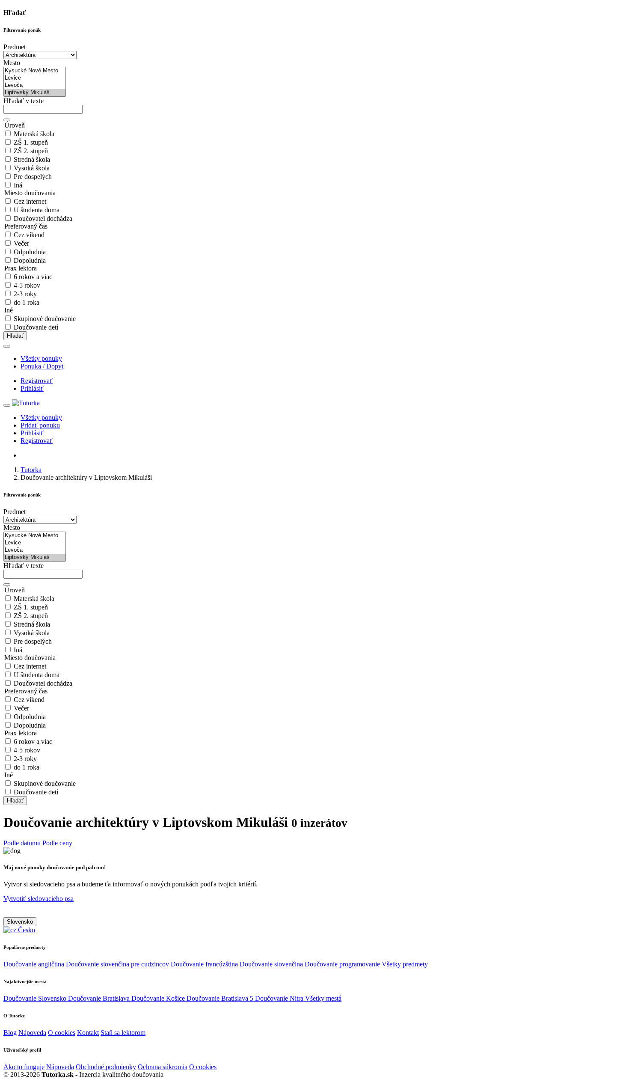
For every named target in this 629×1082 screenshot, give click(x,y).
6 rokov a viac (33, 276)
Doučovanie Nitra (280, 998)
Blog (10, 1032)
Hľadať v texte (23, 100)
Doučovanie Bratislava (99, 998)
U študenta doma (36, 210)
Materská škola (34, 133)
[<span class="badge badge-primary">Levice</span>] (34, 78)
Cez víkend (29, 234)
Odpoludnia (30, 252)
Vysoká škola (32, 168)
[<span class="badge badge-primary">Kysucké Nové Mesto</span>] (34, 70)
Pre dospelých (33, 176)
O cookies (61, 1032)
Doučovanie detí (36, 327)
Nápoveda (32, 1032)
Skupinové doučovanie (45, 318)
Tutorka (31, 469)
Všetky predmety (405, 964)
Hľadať (15, 336)
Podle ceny (57, 843)
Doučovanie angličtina (34, 964)
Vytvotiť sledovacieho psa (38, 898)
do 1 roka (26, 302)
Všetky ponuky (41, 358)
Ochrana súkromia (162, 1066)
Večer (21, 243)
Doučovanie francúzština (205, 964)
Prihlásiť (32, 388)
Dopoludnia (30, 260)
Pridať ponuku (40, 425)
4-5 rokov (27, 285)
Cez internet (30, 201)
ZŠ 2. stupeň (31, 151)
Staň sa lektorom (123, 1032)
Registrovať (37, 380)
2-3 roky (25, 293)
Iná (18, 185)
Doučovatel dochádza (43, 218)
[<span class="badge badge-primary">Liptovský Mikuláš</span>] (34, 92)
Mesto (11, 62)
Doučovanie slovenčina (272, 964)
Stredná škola (32, 159)
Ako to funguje (24, 1066)
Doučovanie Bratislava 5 (221, 998)
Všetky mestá (323, 998)
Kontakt (88, 1032)
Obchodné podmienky (106, 1066)
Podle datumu (22, 843)
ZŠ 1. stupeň (31, 142)
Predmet (14, 47)
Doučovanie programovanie (343, 964)
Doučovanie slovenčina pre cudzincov (118, 964)
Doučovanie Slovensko (35, 998)
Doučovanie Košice (159, 998)
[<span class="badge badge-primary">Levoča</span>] (34, 85)
